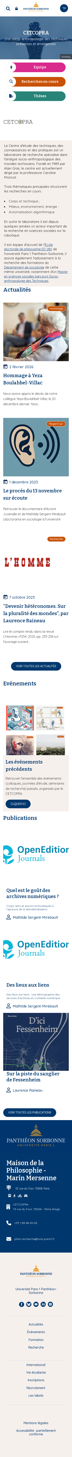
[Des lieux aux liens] (36, 953)
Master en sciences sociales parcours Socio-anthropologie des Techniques (36, 276)
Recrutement (35, 1388)
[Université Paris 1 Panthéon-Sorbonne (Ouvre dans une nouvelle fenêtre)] (36, 7)
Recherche (36, 1347)
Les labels (35, 1395)
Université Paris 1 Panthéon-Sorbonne (36, 1291)
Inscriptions (36, 1380)
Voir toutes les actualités (36, 666)
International (35, 1365)
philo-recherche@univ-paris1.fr (34, 1239)
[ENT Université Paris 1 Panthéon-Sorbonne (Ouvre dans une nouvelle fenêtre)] (17, 8)
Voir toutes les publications (29, 1112)
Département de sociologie (24, 267)
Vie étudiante (36, 1372)
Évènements (36, 1332)
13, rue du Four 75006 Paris (32, 1188)
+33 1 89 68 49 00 (25, 1223)
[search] (8, 8)
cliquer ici (18, 804)
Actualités (36, 1324)
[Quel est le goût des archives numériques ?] (36, 858)
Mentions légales (35, 1423)
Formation (36, 1340)
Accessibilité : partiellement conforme (36, 1432)
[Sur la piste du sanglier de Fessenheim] (36, 1041)
